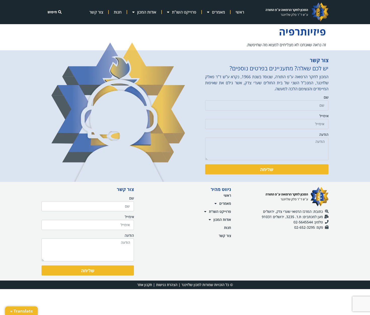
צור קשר (96, 12)
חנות (118, 12)
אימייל (323, 116)
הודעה (323, 135)
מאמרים (218, 12)
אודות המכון (146, 12)
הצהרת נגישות (166, 284)
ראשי (240, 12)
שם (326, 98)
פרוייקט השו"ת (184, 12)
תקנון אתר (144, 284)
